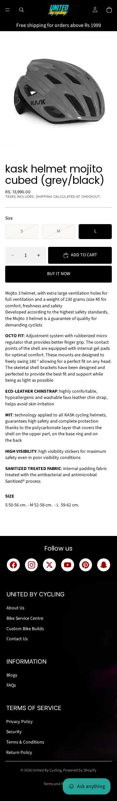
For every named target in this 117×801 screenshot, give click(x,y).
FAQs (11, 685)
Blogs (11, 675)
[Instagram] (31, 564)
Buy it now (58, 274)
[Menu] (7, 9)
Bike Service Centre (24, 618)
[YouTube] (67, 564)
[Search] (21, 10)
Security (14, 732)
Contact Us (17, 639)
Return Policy (19, 752)
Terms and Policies (59, 784)
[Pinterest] (85, 564)
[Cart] (109, 10)
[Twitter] (49, 564)
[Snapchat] (103, 564)
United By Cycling (46, 770)
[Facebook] (13, 564)
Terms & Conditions (25, 742)
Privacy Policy (19, 721)
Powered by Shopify (80, 770)
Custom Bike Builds (25, 629)
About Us (15, 608)
